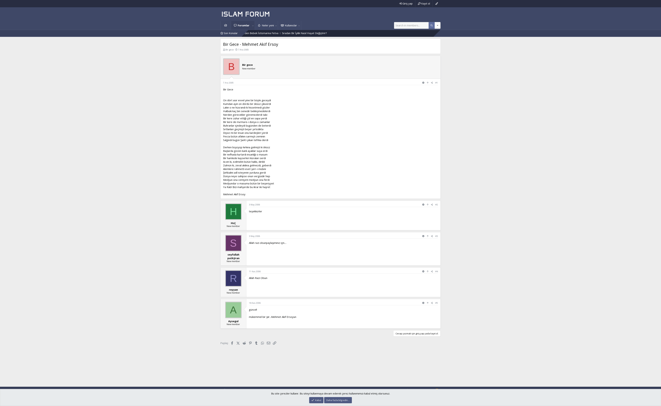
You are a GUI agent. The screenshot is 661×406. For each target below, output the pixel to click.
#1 (436, 82)
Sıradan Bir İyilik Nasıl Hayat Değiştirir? (283, 33)
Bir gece (229, 49)
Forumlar (243, 25)
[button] (253, 25)
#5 (436, 302)
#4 (436, 271)
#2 (436, 204)
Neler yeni (268, 25)
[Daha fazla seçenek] (432, 25)
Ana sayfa (226, 25)
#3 (436, 236)
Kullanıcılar (291, 25)
